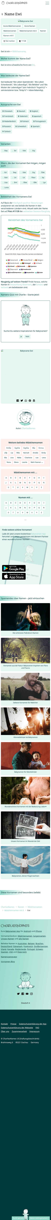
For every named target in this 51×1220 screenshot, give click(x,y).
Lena (44, 457)
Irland (3, 949)
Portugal (31, 949)
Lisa (5, 182)
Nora (9, 462)
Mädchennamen (9, 31)
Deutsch (21, 111)
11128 (23, 41)
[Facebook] (22, 993)
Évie (42, 172)
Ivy (43, 177)
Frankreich (28, 946)
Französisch (8, 116)
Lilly (5, 453)
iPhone (38, 931)
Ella (5, 457)
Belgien (31, 943)
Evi (33, 65)
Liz (24, 177)
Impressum (34, 1031)
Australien (22, 943)
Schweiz (39, 284)
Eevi (5, 177)
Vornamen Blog (8, 961)
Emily (44, 453)
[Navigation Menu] (48, 3)
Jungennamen (39, 936)
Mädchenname (19, 51)
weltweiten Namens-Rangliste (36, 211)
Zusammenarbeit (19, 1031)
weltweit (4, 287)
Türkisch (7, 131)
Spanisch (36, 126)
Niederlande (20, 949)
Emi (15, 182)
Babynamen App (38, 534)
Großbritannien (41, 946)
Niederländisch (10, 121)
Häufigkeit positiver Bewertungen (28, 203)
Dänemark (17, 946)
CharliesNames (28, 428)
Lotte (6, 187)
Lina (12, 457)
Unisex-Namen (7, 938)
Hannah (26, 453)
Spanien (4, 952)
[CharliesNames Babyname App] (14, 3)
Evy (33, 151)
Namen (43, 31)
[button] (4, 374)
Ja (21, 336)
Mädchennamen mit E (28, 31)
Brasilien (39, 943)
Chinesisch (8, 111)
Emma (41, 448)
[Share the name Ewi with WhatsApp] (25, 401)
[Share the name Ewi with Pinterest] (29, 401)
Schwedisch (21, 126)
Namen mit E (8, 36)
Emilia (8, 448)
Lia (12, 453)
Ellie (35, 182)
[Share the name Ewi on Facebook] (17, 401)
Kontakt (4, 1024)
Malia (19, 457)
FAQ (37, 1027)
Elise (25, 182)
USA (11, 952)
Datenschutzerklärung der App (32, 1024)
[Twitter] (18, 993)
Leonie (24, 462)
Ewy (5, 151)
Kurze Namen (29, 26)
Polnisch (25, 121)
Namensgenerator (9, 956)
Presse (13, 1024)
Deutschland (15, 284)
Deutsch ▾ (25, 1003)
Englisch (34, 111)
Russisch (7, 126)
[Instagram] (31, 993)
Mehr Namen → (37, 462)
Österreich (27, 284)
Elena (16, 462)
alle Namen (24, 938)
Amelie (35, 453)
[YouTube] (27, 993)
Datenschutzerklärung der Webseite (17, 1027)
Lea (37, 457)
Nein (27, 336)
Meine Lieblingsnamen (38, 1218)
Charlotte (28, 457)
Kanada (10, 949)
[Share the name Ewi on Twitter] (21, 401)
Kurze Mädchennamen (12, 26)
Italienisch (23, 116)
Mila (18, 453)
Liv (15, 177)
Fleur (33, 177)
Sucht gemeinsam (20, 1218)
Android (27, 931)
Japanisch (37, 116)
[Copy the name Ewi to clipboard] (33, 401)
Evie (24, 151)
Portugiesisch (40, 121)
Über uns (5, 1031)
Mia (33, 448)
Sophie (17, 448)
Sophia (26, 448)
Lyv (44, 182)
